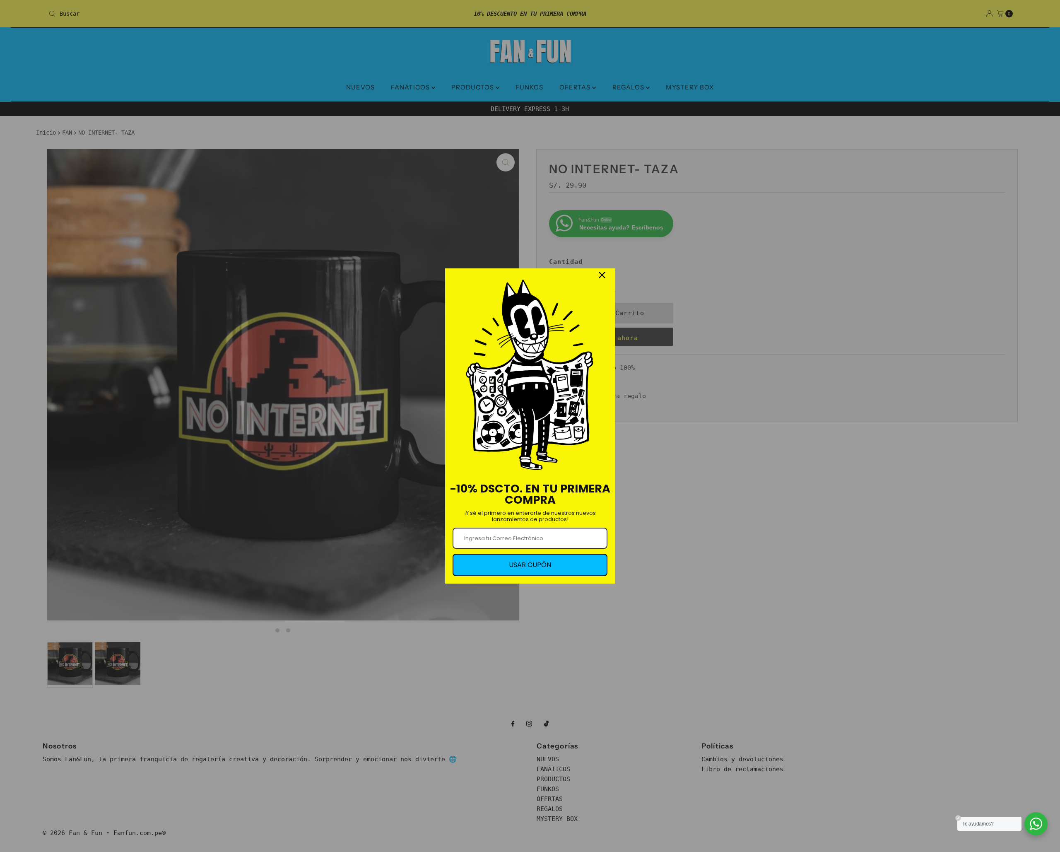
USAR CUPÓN (530, 565)
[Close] (602, 275)
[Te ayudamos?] (1036, 823)
